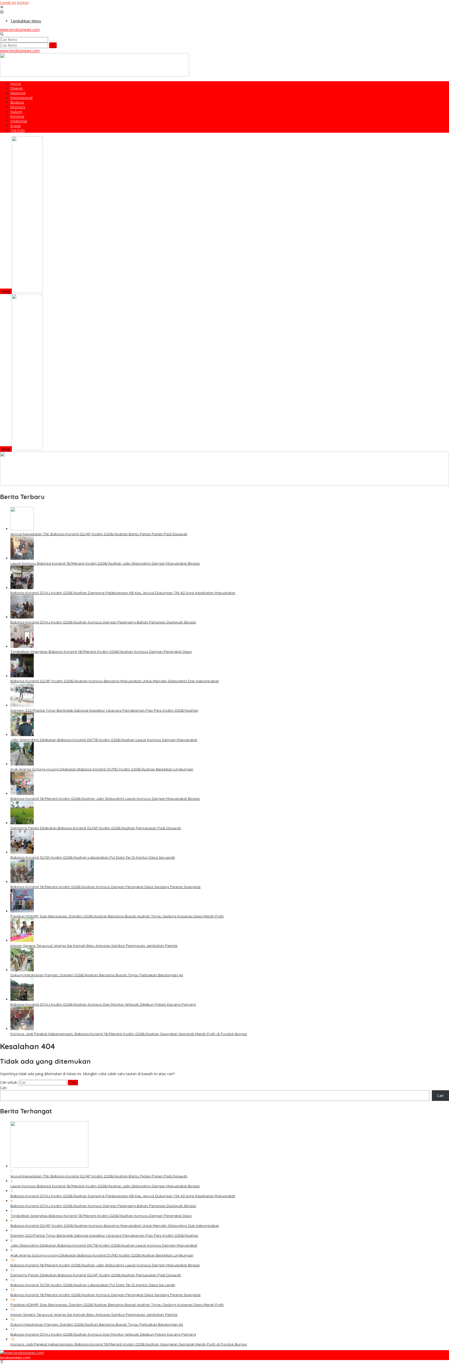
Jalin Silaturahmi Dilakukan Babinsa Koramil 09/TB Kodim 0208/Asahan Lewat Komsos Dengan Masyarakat (103, 739)
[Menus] (2, 7)
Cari (3, 1087)
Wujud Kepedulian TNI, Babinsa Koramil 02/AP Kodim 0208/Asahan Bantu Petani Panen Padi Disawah (98, 534)
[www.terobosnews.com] (22, 1352)
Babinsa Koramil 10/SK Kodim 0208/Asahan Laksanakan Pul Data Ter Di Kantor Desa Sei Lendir (92, 857)
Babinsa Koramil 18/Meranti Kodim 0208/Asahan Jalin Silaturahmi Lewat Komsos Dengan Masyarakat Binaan (105, 798)
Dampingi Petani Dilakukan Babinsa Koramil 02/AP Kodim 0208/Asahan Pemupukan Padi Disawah (95, 828)
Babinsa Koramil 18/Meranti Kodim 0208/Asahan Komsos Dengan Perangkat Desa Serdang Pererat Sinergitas (105, 886)
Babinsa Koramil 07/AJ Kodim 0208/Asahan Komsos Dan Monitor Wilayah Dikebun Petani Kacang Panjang (103, 1004)
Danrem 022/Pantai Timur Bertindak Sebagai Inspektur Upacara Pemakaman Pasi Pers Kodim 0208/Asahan (104, 710)
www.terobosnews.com (20, 29)
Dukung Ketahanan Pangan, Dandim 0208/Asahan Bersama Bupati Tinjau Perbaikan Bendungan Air (96, 975)
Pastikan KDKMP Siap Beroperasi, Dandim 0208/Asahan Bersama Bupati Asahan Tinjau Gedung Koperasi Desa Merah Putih (117, 916)
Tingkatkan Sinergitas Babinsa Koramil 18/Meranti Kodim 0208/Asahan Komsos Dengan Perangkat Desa (101, 651)
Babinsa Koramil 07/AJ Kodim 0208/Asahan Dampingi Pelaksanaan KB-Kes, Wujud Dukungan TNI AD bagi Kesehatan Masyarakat (122, 592)
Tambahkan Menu (25, 20)
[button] (53, 45)
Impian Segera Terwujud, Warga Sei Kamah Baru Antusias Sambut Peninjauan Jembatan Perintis (93, 945)
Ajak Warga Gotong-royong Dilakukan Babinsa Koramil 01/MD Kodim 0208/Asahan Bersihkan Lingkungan (101, 769)
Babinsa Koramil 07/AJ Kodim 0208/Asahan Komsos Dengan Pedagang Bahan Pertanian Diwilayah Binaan (103, 622)
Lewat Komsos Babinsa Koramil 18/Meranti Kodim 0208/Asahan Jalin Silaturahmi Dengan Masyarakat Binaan (105, 563)
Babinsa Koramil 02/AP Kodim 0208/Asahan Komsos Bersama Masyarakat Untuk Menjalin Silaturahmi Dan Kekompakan (114, 681)
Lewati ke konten (14, 2)
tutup (6, 291)
